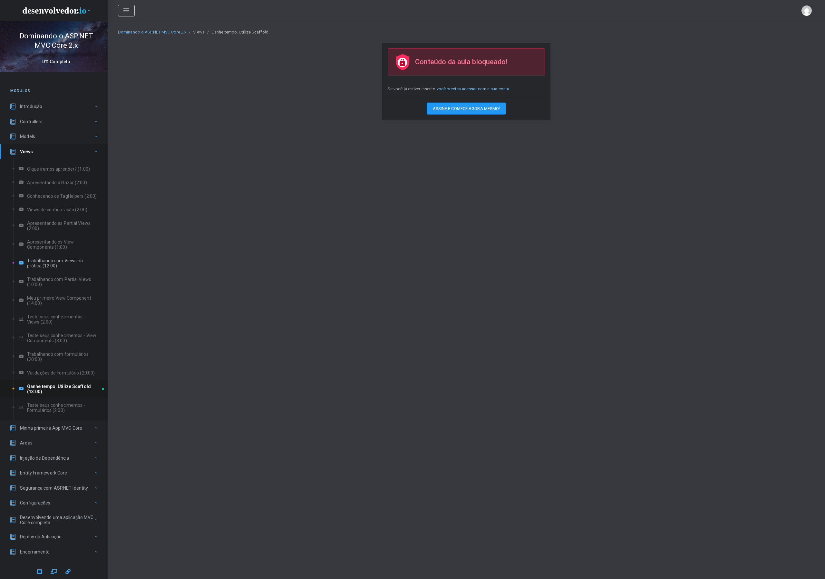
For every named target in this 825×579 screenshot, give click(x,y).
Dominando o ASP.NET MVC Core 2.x (152, 32)
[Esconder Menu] (126, 10)
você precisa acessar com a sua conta (473, 88)
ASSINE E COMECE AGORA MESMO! (466, 108)
